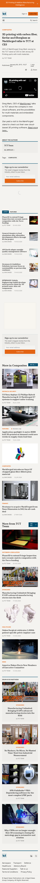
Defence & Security (9, 391)
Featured (13, 212)
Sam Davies (8, 242)
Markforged (25, 103)
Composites (7, 30)
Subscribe (20, 181)
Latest (5, 212)
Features (5, 429)
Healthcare (6, 627)
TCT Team (8, 58)
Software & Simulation (11, 552)
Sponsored (6, 590)
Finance (5, 503)
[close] (37, 3)
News (4, 662)
